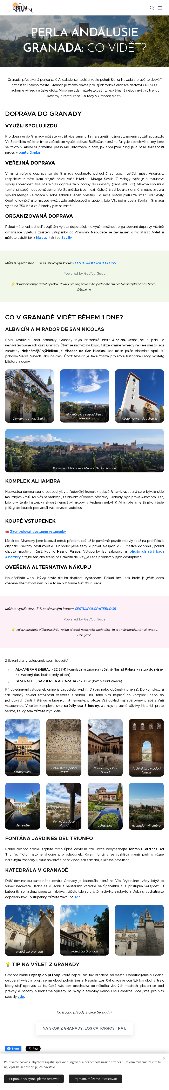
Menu (160, 8)
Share (15, 1048)
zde (21, 997)
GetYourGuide (95, 273)
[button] (151, 7)
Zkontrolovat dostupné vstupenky (38, 532)
